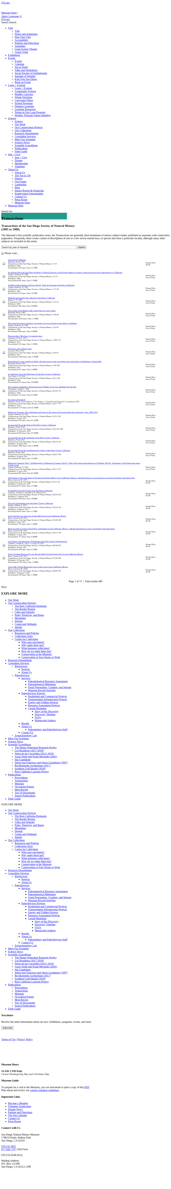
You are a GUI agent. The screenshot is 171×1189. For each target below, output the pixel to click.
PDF (86, 1087)
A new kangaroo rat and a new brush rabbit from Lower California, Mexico (37, 516)
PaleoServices (22, 675)
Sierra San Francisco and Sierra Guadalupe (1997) (41, 762)
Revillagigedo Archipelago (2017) (33, 765)
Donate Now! (15, 1109)
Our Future (20, 181)
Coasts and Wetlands (26, 624)
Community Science (25, 91)
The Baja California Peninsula (30, 606)
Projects (25, 669)
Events (11, 58)
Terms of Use (8, 1039)
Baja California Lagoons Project (32, 771)
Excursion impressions (16, 400)
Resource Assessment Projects (44, 705)
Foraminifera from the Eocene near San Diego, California (30, 491)
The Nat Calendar (17, 1115)
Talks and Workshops (26, 70)
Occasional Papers (24, 786)
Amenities (20, 46)
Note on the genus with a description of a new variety (32, 311)
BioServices (21, 666)
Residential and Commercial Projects (47, 696)
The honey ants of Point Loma (20, 349)
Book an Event (23, 82)
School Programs (24, 103)
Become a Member (18, 1103)
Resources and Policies (27, 633)
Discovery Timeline (45, 714)
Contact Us (21, 196)
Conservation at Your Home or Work (40, 657)
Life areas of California (17, 260)
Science (12, 118)
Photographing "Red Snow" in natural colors (25, 336)
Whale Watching (23, 97)
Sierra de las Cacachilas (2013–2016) (34, 753)
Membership (21, 163)
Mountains (20, 618)
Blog (17, 187)
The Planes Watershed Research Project (35, 747)
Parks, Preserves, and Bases (29, 615)
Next (4, 587)
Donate (18, 160)
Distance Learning (24, 106)
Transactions (21, 780)
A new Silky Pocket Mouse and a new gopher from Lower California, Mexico (38, 567)
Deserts (19, 621)
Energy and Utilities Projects (43, 702)
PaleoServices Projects (33, 693)
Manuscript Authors (45, 720)
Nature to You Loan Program (30, 112)
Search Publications (25, 795)
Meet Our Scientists (25, 139)
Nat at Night (21, 67)
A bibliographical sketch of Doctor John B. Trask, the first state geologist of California (41, 285)
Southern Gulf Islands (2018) (30, 768)
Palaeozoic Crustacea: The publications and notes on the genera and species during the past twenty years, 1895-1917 (53, 412)
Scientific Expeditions (26, 145)
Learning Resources (25, 109)
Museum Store (9, 12)
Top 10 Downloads (25, 792)
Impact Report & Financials (29, 190)
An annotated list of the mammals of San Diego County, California (33, 438)
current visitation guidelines (44, 1090)
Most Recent (21, 789)
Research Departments (26, 133)
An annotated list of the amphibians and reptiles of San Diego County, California (39, 450)
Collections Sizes (24, 636)
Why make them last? (32, 645)
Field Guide (21, 151)
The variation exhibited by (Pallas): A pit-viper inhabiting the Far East (42, 387)
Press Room (21, 199)
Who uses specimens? (32, 642)
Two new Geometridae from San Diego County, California (30, 503)
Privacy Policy (25, 1039)
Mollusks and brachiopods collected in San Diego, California (31, 298)
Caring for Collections (26, 639)
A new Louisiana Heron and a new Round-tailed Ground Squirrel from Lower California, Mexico (45, 554)
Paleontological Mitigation (42, 684)
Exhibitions (14, 55)
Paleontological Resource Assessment (48, 681)
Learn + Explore (16, 85)
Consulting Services (25, 136)
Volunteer (20, 166)
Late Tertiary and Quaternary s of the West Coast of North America (37, 541)
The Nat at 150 (23, 175)
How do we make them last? (36, 651)
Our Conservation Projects (29, 127)
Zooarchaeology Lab (26, 735)
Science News (22, 142)
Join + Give (14, 154)
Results (25, 723)
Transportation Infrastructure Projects (47, 699)
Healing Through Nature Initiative (33, 115)
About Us (13, 169)
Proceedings (21, 777)
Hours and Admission (26, 34)
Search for (6, 211)
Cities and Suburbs (25, 612)
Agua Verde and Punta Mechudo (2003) (36, 756)
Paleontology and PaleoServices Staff (47, 729)
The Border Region (25, 609)
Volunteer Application (19, 1106)
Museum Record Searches (42, 690)
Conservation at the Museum (36, 654)
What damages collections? (35, 648)
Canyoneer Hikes (24, 100)
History (19, 178)
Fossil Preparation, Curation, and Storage (49, 687)
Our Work (20, 124)
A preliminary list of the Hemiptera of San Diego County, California (34, 374)
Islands (18, 627)
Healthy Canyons (24, 94)
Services (25, 678)
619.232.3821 (8, 1146)
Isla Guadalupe (23, 759)
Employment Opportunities (29, 193)
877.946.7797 (8, 1149)
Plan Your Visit (23, 37)
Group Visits (21, 52)
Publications (21, 148)
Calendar (19, 64)
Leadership (20, 184)
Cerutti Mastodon (37, 708)
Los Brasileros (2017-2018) (29, 750)
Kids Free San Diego (26, 79)
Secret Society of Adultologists (31, 73)
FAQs (38, 717)
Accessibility (21, 40)
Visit (10, 28)
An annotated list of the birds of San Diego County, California (32, 425)
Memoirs (19, 783)
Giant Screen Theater (26, 49)
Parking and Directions (27, 43)
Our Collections (23, 130)
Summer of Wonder (25, 76)
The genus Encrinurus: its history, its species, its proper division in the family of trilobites (42, 323)
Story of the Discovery (47, 711)
